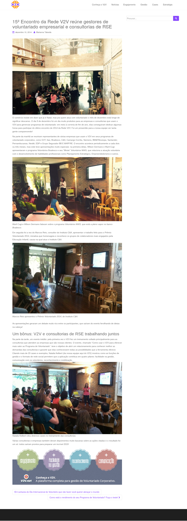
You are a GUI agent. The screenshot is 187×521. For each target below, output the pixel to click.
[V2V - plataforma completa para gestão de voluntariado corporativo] (67, 466)
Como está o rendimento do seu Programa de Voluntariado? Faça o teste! (84, 497)
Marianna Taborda (43, 32)
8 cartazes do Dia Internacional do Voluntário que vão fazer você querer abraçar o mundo (57, 491)
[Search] (176, 18)
